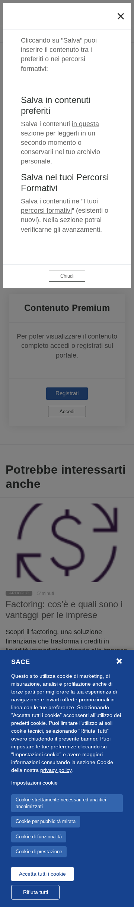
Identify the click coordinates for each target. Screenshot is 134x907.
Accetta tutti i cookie (42, 874)
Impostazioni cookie (34, 783)
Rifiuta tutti (35, 892)
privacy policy (55, 770)
